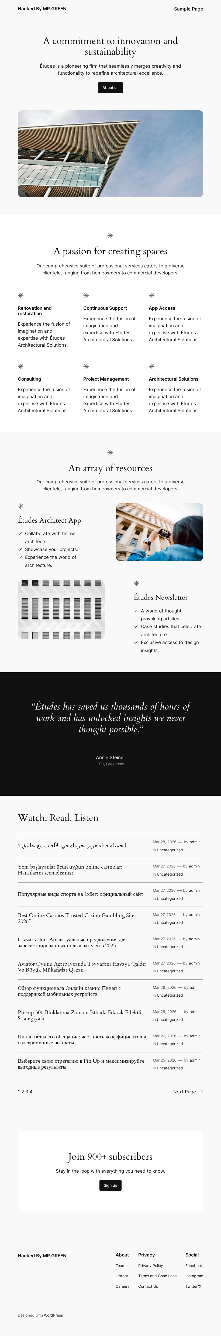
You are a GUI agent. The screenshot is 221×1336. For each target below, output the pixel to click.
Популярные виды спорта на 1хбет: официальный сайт (80, 894)
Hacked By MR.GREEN (42, 8)
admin (195, 841)
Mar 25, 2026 (165, 1060)
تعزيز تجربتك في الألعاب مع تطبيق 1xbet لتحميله (72, 846)
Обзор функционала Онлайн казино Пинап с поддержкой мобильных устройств (69, 991)
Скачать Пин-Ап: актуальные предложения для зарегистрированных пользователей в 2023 (72, 943)
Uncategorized (170, 850)
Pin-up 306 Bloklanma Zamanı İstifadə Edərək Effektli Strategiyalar (79, 1015)
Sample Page (188, 9)
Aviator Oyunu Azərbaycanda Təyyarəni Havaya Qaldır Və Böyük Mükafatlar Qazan (82, 967)
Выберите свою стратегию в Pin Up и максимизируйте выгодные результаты (81, 1064)
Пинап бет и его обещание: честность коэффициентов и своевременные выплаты (82, 1040)
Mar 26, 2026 (165, 987)
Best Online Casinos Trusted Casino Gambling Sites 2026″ (77, 918)
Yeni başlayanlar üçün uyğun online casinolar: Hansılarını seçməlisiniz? (70, 870)
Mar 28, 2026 (165, 841)
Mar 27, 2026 (164, 866)
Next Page (188, 1091)
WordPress (53, 1315)
